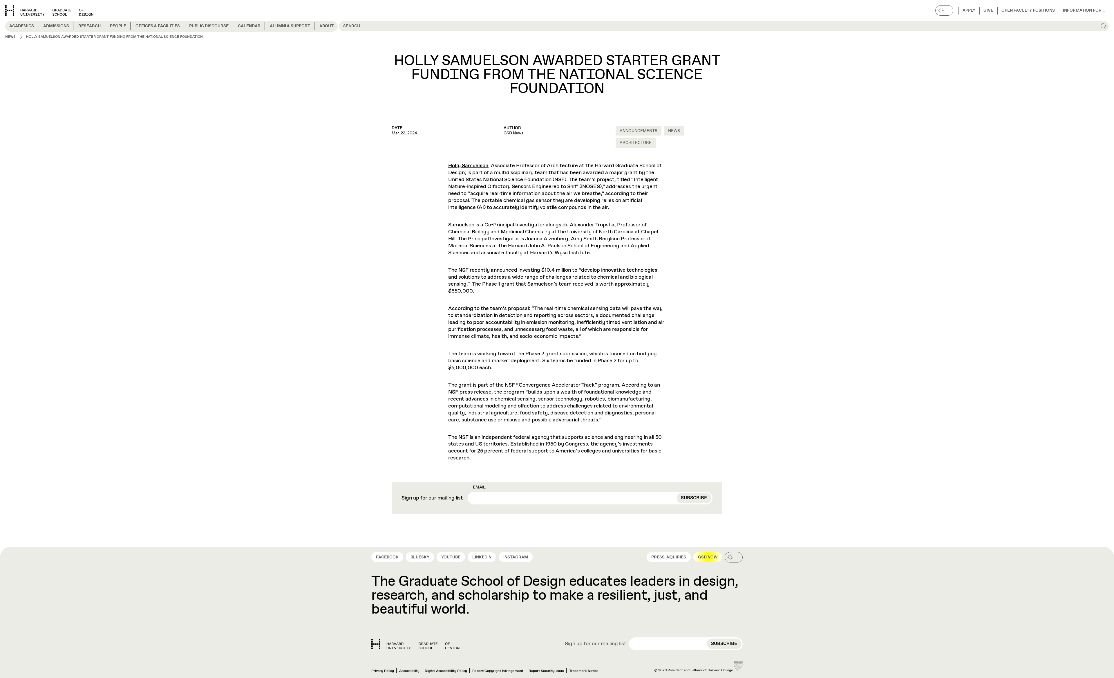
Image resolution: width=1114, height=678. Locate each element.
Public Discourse (209, 26)
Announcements (638, 131)
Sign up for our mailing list (432, 498)
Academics (21, 26)
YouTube (450, 557)
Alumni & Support (290, 26)
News (674, 131)
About (326, 26)
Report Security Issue (546, 671)
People (118, 26)
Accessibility (409, 671)
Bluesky (419, 557)
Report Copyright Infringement (497, 671)
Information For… (1084, 10)
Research (89, 26)
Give (988, 10)
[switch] (944, 10)
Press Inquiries (668, 557)
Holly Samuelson (468, 165)
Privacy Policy (382, 671)
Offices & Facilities (157, 26)
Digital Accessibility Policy (446, 671)
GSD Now (707, 557)
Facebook (387, 557)
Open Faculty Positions (1028, 10)
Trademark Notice (583, 671)
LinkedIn (481, 557)
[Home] (415, 644)
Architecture (636, 142)
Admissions (56, 26)
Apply (969, 10)
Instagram (515, 557)
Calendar (249, 26)
